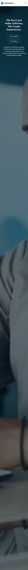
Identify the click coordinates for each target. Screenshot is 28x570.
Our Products (14, 41)
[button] (25, 3)
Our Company (14, 36)
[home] (6, 3)
